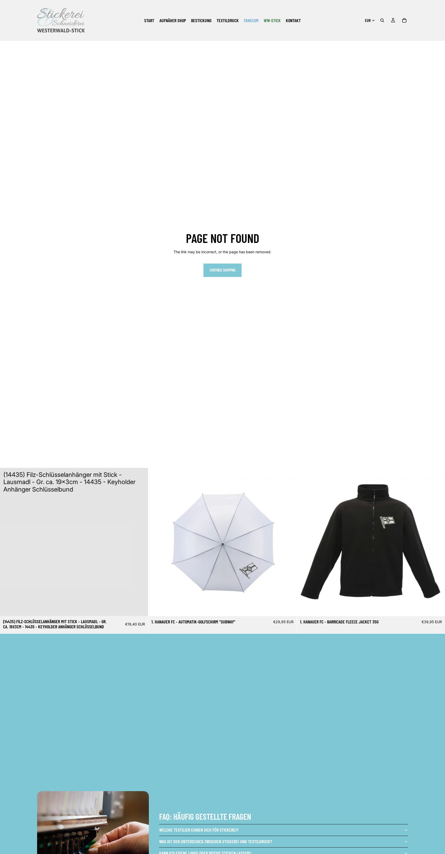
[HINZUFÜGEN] (140, 608)
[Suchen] (382, 20)
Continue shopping (222, 270)
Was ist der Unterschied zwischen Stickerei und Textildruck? (215, 841)
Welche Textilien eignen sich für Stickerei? (198, 830)
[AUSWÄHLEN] (288, 608)
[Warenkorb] (404, 20)
